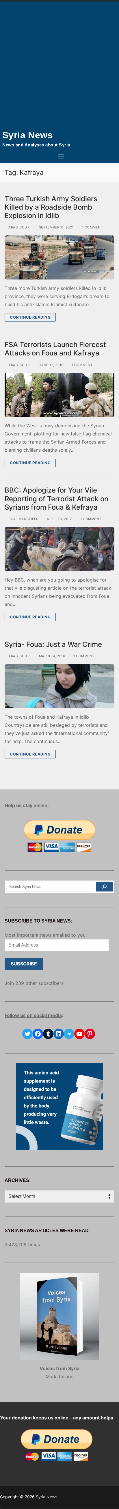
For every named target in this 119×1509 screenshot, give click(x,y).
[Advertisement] (59, 64)
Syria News (27, 135)
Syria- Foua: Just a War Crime (53, 644)
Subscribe (24, 964)
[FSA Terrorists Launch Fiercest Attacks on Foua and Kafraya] (59, 395)
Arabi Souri (19, 227)
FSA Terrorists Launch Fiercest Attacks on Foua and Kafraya (55, 348)
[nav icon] (61, 157)
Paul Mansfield (23, 519)
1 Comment (92, 227)
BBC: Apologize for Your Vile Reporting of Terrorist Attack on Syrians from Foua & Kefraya (56, 498)
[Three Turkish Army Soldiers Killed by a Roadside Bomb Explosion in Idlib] (59, 257)
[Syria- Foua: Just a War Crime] (59, 686)
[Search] (104, 886)
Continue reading (30, 317)
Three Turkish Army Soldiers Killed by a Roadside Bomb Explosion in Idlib (51, 207)
